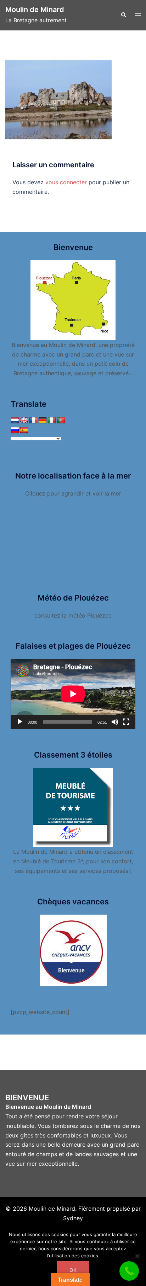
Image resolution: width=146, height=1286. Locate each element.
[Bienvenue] (73, 299)
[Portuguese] (61, 420)
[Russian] (15, 430)
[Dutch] (15, 420)
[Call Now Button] (129, 1271)
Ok (73, 1270)
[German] (42, 420)
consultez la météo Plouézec (73, 615)
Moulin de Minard (34, 9)
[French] (33, 420)
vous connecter (66, 182)
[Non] (137, 1255)
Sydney (73, 1218)
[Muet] (114, 721)
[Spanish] (24, 430)
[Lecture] (19, 721)
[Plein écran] (126, 721)
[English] (24, 420)
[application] (73, 694)
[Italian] (51, 420)
